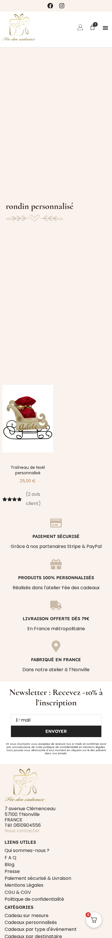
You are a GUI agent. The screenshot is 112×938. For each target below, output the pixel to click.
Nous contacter (22, 830)
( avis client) (33, 499)
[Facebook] (50, 6)
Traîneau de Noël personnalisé (28, 470)
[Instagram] (62, 6)
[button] (105, 28)
